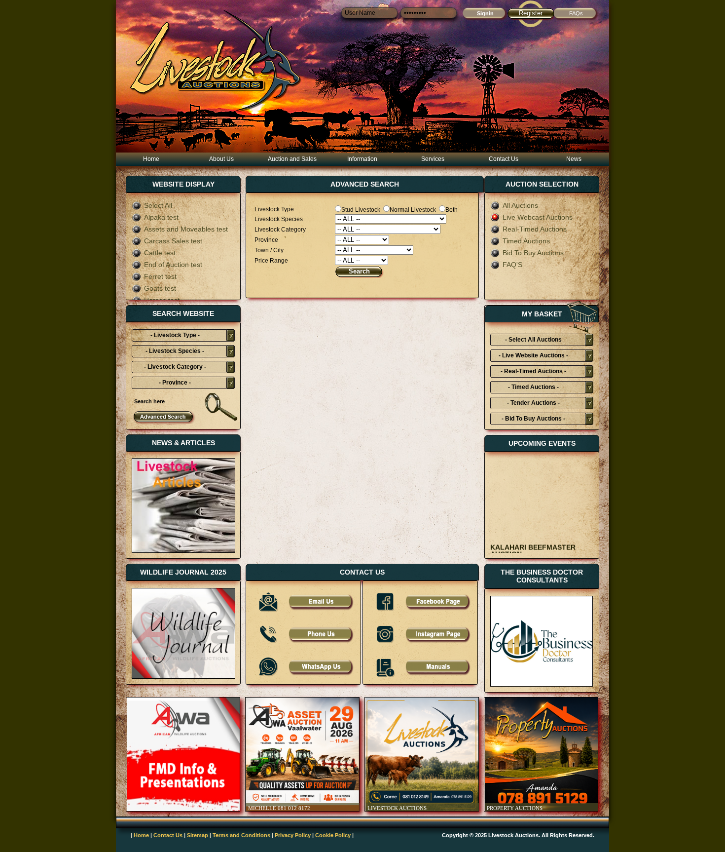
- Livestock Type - (175, 335)
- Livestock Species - (174, 351)
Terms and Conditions (241, 835)
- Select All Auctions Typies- (533, 341)
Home (151, 158)
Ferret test (160, 276)
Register (531, 13)
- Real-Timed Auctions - (533, 371)
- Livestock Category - (175, 366)
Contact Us (503, 158)
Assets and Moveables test (186, 229)
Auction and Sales (292, 158)
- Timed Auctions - (533, 387)
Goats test (160, 288)
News (573, 158)
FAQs (576, 13)
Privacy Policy (293, 835)
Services (432, 158)
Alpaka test (161, 217)
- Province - (175, 382)
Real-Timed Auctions (535, 229)
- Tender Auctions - (533, 402)
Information (362, 158)
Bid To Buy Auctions (533, 253)
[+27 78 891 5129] (320, 641)
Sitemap (197, 835)
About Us (221, 158)
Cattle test (160, 253)
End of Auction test (173, 265)
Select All (158, 205)
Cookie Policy (333, 835)
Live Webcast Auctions (538, 217)
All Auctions (520, 205)
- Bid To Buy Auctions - (533, 418)
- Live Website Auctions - (533, 355)
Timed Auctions (526, 241)
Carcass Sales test (173, 241)
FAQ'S (512, 265)
